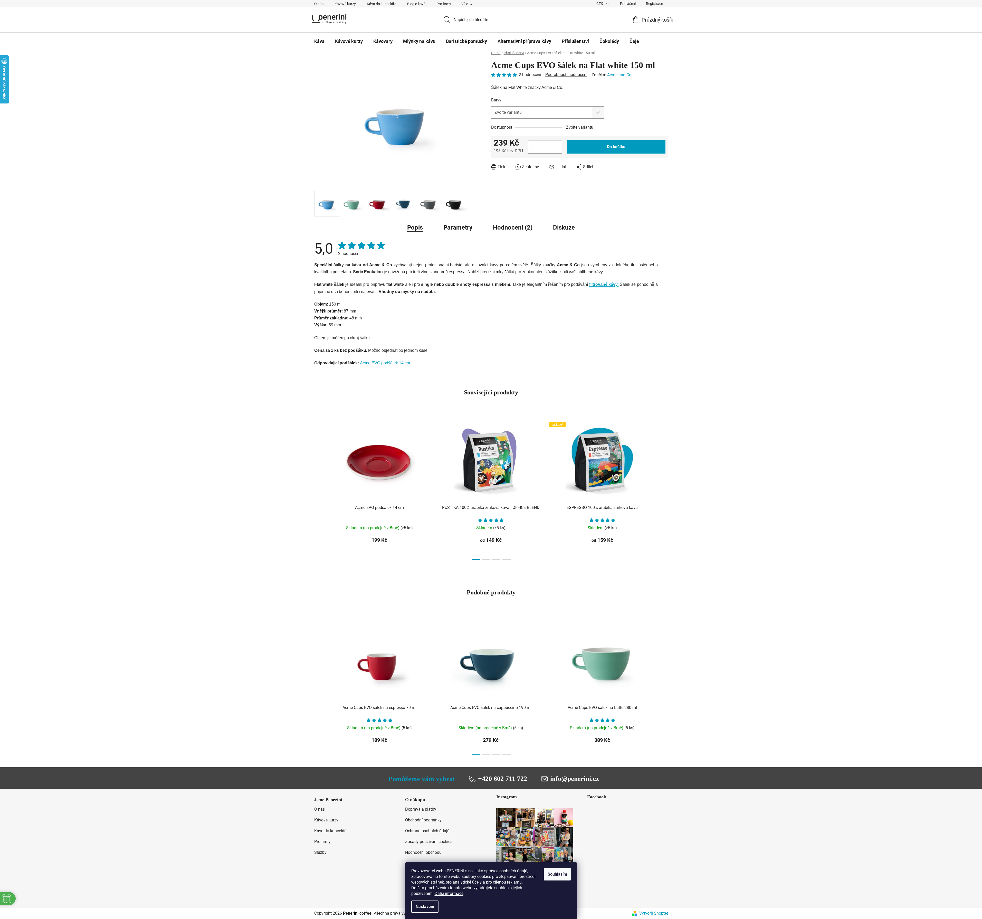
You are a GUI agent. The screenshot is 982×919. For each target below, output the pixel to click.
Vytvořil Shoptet (653, 913)
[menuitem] (319, 41)
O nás (318, 4)
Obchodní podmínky (423, 820)
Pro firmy (443, 4)
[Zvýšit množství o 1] (558, 146)
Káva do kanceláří (330, 830)
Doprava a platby (420, 809)
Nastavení (425, 906)
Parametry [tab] (457, 227)
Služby (320, 852)
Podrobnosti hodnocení (566, 74)
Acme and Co (619, 74)
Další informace (449, 893)
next (664, 490)
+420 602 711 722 (502, 778)
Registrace (654, 4)
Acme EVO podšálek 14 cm (385, 363)
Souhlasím (557, 874)
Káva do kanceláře (381, 4)
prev (318, 490)
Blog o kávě (416, 4)
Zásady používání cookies (428, 841)
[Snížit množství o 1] (532, 146)
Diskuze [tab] (564, 227)
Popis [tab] (415, 227)
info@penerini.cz (574, 778)
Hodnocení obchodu (423, 852)
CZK (600, 4)
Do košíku (616, 146)
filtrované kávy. (604, 284)
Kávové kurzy (345, 4)
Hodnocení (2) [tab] (512, 227)
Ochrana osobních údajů (427, 830)
